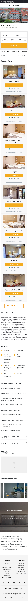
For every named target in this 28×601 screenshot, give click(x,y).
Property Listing (7, 575)
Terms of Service (7, 569)
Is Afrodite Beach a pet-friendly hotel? (12, 420)
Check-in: (4, 34)
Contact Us (21, 563)
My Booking (21, 565)
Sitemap (7, 573)
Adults (12, 39)
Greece (16, 453)
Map (8, 51)
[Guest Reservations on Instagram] (14, 582)
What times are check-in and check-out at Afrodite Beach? (12, 405)
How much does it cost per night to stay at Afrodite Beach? (11, 399)
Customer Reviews (6, 567)
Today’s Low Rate (14, 88)
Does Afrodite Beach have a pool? (10, 410)
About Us (7, 563)
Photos (3, 51)
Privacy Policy (7, 571)
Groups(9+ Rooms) (15, 51)
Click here (3, 549)
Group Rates (21, 567)
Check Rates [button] (14, 85)
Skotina (9, 453)
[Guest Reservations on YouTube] (24, 582)
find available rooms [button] (14, 306)
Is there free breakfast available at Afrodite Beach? (11, 425)
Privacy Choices (19, 573)
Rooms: (4, 39)
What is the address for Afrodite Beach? (10, 389)
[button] (1, 15)
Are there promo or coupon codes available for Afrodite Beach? (11, 443)
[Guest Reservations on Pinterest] (19, 582)
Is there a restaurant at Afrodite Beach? (11, 415)
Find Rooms (14, 45)
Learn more (3, 57)
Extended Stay (21, 571)
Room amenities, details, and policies (14, 91)
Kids (20, 39)
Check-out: (17, 34)
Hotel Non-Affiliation (7, 577)
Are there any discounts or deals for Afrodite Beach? (12, 437)
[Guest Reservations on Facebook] (4, 582)
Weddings (24, 51)
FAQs (7, 565)
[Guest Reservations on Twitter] (9, 582)
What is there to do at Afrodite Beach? (10, 431)
